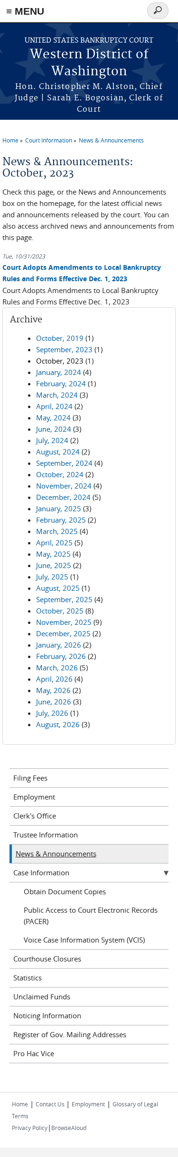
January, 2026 (58, 645)
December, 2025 (63, 633)
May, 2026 (53, 690)
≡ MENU (25, 11)
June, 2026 (53, 701)
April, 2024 (54, 406)
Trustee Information (45, 834)
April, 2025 (54, 542)
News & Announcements (111, 140)
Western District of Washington (89, 63)
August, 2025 (58, 588)
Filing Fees (30, 778)
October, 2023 (60, 360)
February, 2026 (61, 656)
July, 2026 (52, 713)
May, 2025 (53, 554)
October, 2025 (60, 610)
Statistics (27, 977)
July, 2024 (52, 440)
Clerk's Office (34, 815)
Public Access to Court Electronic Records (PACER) (91, 915)
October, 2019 (60, 338)
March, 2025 (57, 531)
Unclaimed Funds (41, 996)
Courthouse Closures (47, 958)
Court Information (48, 140)
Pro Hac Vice (33, 1053)
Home (10, 140)
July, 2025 (52, 576)
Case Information (41, 872)
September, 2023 (64, 349)
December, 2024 (63, 497)
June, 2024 (53, 429)
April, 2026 (54, 679)
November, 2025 (64, 622)
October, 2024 (60, 474)
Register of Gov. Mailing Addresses (69, 1034)
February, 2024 (61, 383)
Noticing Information (47, 1015)
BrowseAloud (68, 1127)
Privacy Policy (29, 1127)
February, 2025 (61, 520)
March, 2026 (57, 667)
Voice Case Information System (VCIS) (84, 939)
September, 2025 (64, 599)
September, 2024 (64, 463)
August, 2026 (58, 724)
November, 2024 (64, 485)
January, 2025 (58, 508)
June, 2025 (53, 565)
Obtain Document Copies (65, 891)
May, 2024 (53, 417)
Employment (34, 796)
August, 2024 (58, 451)
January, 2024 (58, 372)
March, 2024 (57, 395)
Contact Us (51, 1104)
